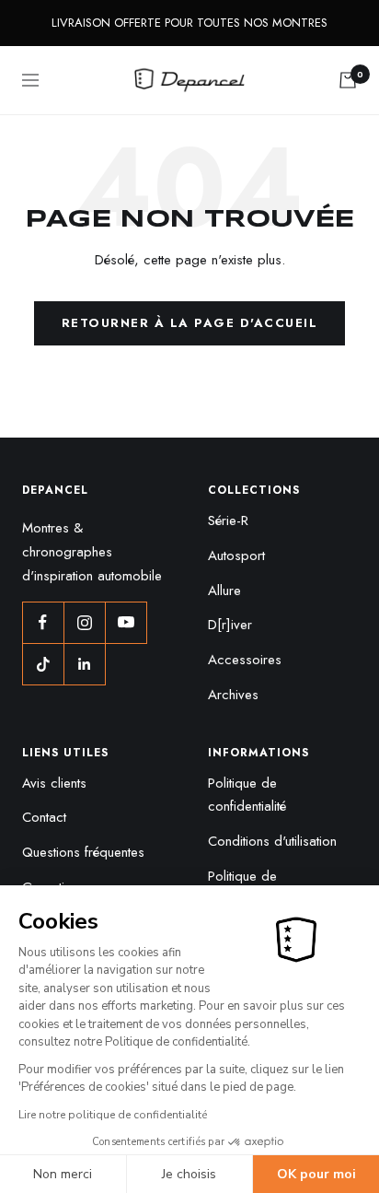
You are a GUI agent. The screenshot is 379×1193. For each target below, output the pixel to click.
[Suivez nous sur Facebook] (42, 622)
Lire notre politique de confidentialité (112, 1114)
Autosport (236, 555)
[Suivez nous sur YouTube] (125, 622)
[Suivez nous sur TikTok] (42, 663)
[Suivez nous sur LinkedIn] (84, 663)
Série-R (228, 520)
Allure (224, 590)
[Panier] (348, 80)
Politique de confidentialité (247, 795)
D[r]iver (230, 624)
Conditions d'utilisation (272, 841)
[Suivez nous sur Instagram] (84, 622)
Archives (233, 694)
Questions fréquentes (83, 852)
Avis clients (54, 783)
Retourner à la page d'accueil (190, 323)
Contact (44, 817)
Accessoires (244, 659)
